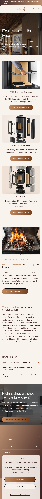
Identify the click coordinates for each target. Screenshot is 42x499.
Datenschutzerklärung (21, 472)
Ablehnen (20, 486)
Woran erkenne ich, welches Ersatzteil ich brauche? (19, 376)
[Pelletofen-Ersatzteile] (21, 129)
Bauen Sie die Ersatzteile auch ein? (17, 362)
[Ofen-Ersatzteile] (21, 180)
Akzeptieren (20, 479)
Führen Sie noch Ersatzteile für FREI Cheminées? (17, 368)
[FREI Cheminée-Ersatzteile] (21, 75)
